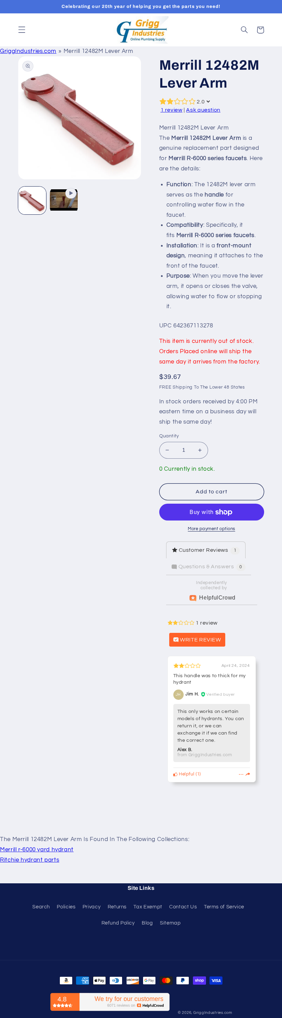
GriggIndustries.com (28, 51)
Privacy (91, 906)
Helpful (185, 774)
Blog (147, 923)
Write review (200, 639)
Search (41, 906)
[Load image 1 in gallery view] (32, 201)
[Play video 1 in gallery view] (64, 201)
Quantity (169, 436)
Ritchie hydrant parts (29, 860)
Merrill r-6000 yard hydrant (37, 850)
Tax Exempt (147, 906)
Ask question (203, 110)
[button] (22, 30)
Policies (66, 906)
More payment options (211, 529)
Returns (117, 906)
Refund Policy (118, 923)
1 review (172, 110)
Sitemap (170, 923)
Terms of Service (224, 906)
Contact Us (183, 906)
